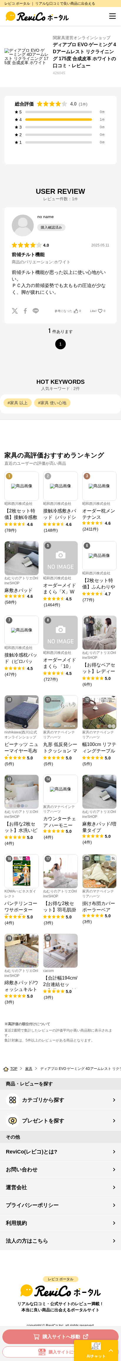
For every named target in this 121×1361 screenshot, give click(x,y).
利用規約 (16, 1223)
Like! (97, 310)
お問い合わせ (22, 1169)
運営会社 (16, 1187)
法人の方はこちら (27, 1241)
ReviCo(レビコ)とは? (31, 1152)
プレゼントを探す (43, 1121)
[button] (96, 1350)
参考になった (68, 310)
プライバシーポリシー (32, 1205)
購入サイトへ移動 (61, 1336)
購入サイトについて (67, 1352)
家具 (28, 1069)
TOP (13, 1069)
